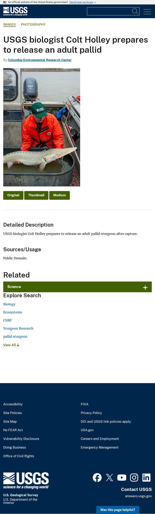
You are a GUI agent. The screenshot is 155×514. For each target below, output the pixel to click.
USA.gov (87, 430)
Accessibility (13, 404)
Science (14, 287)
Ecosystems (12, 312)
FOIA (84, 404)
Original (13, 195)
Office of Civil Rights (18, 456)
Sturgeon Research (18, 328)
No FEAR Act (13, 430)
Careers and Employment (100, 439)
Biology (9, 304)
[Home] (15, 15)
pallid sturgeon (15, 336)
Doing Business (14, 447)
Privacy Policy (91, 413)
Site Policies (12, 413)
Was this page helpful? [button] (117, 510)
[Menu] (147, 12)
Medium (59, 195)
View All (10, 345)
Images (9, 24)
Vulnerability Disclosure (21, 439)
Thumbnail (36, 195)
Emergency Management (99, 447)
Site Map (10, 422)
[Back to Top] (140, 499)
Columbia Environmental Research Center (40, 60)
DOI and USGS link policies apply (106, 422)
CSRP (7, 320)
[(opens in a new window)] (97, 477)
